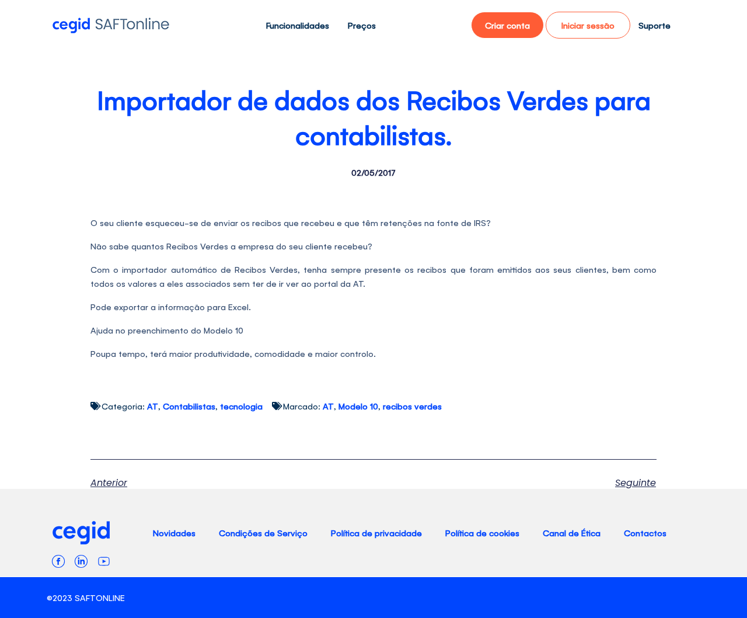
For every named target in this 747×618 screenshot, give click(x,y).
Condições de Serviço (263, 532)
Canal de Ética (572, 532)
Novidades (174, 532)
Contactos (645, 532)
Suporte (654, 24)
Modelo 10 (358, 405)
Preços (362, 24)
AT (152, 405)
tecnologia (241, 405)
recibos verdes (412, 405)
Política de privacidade (376, 532)
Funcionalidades (297, 24)
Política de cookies (482, 532)
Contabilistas (189, 405)
